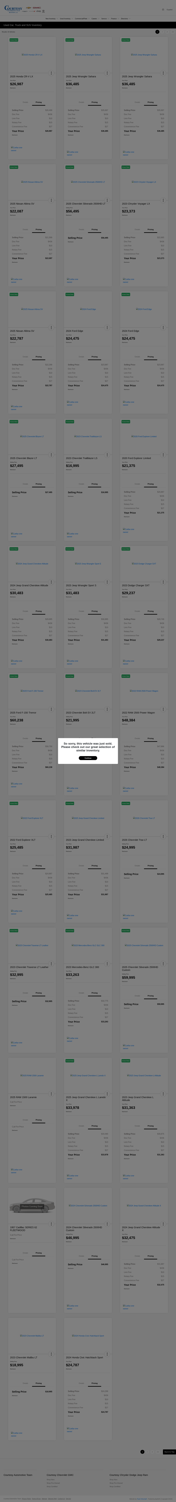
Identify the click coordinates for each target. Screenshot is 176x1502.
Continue (88, 758)
